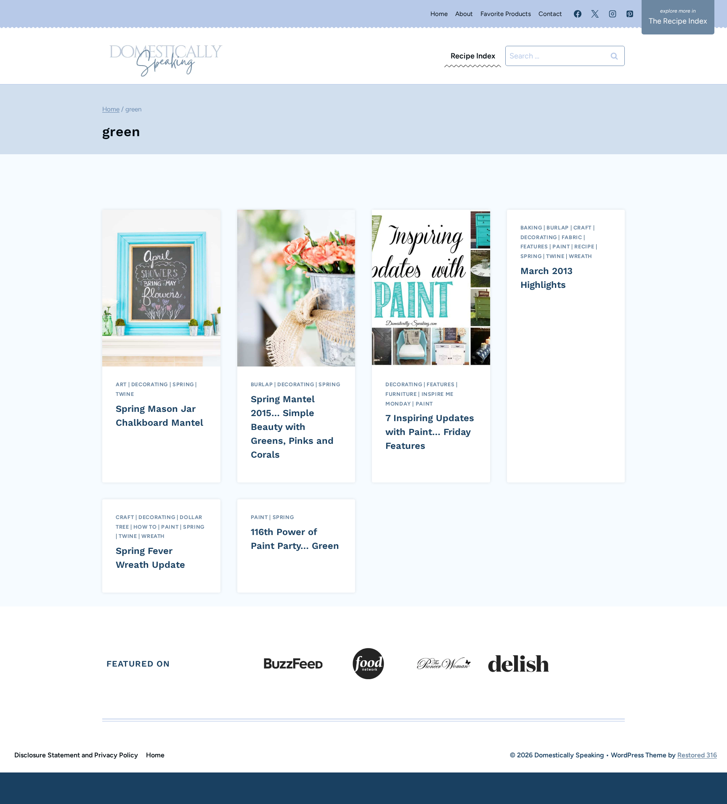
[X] (594, 13)
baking (531, 227)
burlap (262, 384)
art (121, 384)
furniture (401, 394)
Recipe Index (473, 56)
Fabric (572, 237)
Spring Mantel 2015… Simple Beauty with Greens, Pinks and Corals (292, 427)
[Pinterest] (629, 13)
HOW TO (145, 527)
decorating (149, 384)
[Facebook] (577, 13)
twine (125, 394)
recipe (584, 246)
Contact (550, 14)
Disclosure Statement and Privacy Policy (76, 755)
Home (439, 14)
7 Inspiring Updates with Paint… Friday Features (429, 432)
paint (424, 404)
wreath (580, 256)
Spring (183, 384)
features (440, 384)
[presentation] (161, 288)
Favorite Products (505, 14)
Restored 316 (697, 755)
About (464, 14)
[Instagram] (612, 13)
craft (582, 227)
